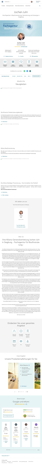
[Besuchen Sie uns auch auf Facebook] (27, 71)
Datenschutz (9, 461)
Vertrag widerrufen (5, 455)
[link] (21, 63)
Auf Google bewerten (8, 415)
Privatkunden (7, 1)
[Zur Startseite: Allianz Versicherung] (2, 2)
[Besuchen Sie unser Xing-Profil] (30, 71)
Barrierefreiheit (15, 461)
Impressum (4, 461)
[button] (21, 36)
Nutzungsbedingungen (23, 461)
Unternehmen (30, 461)
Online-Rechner (4, 462)
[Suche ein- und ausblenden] (39, 5)
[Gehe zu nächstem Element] (38, 450)
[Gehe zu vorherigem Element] (3, 450)
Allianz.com (10, 462)
